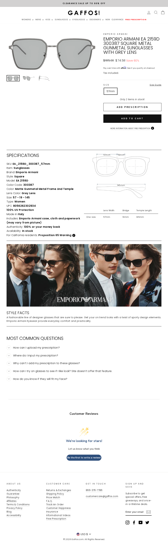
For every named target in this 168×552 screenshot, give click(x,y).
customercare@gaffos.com (102, 496)
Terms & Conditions (18, 504)
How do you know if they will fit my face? (40, 379)
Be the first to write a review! (84, 457)
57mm (110, 91)
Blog (9, 511)
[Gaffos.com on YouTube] (141, 522)
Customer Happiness (58, 508)
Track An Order (55, 504)
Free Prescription (56, 518)
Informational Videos (58, 515)
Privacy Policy (14, 508)
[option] (84, 3)
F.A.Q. (49, 501)
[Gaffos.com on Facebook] (134, 522)
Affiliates (11, 501)
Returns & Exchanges (58, 490)
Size (132, 84)
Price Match (53, 497)
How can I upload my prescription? (36, 348)
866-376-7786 (94, 490)
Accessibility (14, 515)
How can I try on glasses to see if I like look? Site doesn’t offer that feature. (62, 371)
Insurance (52, 511)
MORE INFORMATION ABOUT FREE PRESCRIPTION (130, 128)
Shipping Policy (55, 493)
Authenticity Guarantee (14, 492)
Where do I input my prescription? (35, 355)
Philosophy (13, 497)
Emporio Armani (115, 34)
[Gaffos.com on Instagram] (127, 522)
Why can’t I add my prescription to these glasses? (46, 363)
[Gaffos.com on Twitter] (147, 522)
